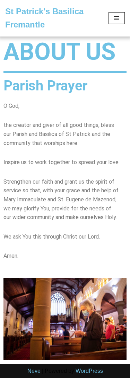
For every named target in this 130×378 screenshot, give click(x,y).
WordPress (89, 371)
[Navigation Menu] (117, 18)
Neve (34, 371)
